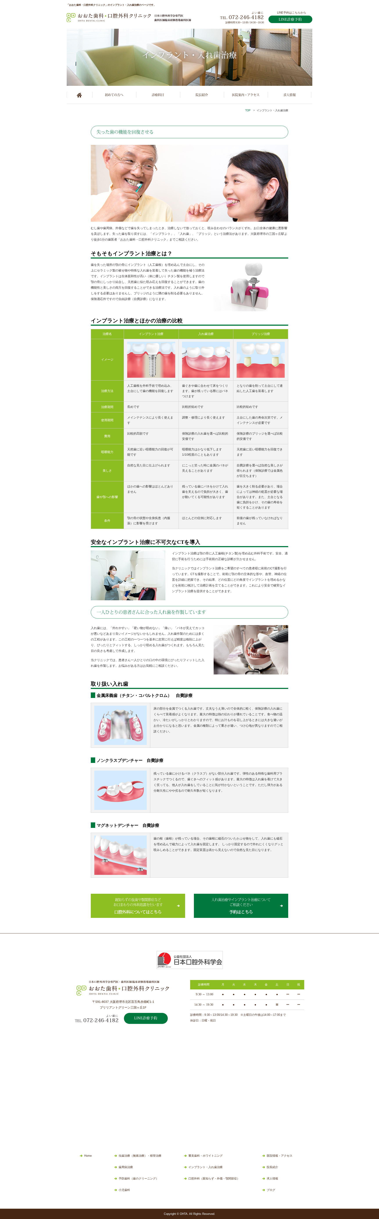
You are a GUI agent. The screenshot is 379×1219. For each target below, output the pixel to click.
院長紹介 (202, 94)
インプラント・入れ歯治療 (205, 1167)
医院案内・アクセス (245, 94)
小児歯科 (124, 1190)
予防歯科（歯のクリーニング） (139, 1178)
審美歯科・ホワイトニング (205, 1155)
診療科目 (158, 94)
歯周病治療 (126, 1167)
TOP (247, 110)
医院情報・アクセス (279, 1155)
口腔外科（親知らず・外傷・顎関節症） (214, 1178)
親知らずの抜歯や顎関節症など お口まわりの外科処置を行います (138, 906)
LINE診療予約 (290, 19)
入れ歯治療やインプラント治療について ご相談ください (241, 906)
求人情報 (289, 94)
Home (88, 1155)
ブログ (271, 1190)
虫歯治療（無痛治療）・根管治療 (140, 1155)
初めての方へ (114, 94)
